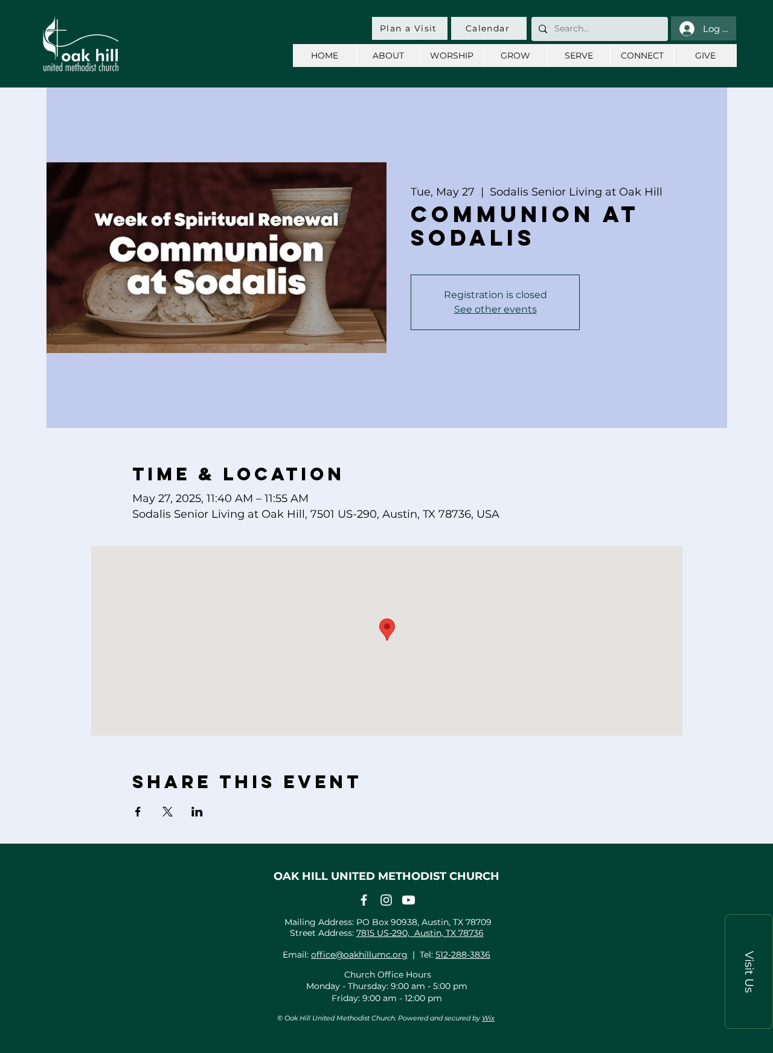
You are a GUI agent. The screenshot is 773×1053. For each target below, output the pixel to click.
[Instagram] (386, 900)
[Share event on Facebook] (138, 811)
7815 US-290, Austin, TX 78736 (420, 932)
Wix (488, 1018)
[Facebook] (363, 900)
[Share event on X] (167, 811)
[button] (749, 971)
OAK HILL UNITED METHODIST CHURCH (386, 876)
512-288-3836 (462, 954)
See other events (495, 309)
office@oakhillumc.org (359, 954)
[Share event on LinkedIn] (197, 811)
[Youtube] (408, 900)
